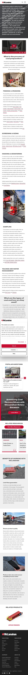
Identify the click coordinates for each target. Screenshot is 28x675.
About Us (17, 654)
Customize (13, 349)
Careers (16, 662)
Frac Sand (4, 648)
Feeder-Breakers (10, 108)
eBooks (16, 644)
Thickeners (14, 292)
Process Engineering (5, 665)
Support (4, 654)
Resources (18, 638)
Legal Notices (14, 671)
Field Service (4, 660)
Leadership (16, 659)
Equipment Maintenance (6, 657)
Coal (3, 642)
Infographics (17, 645)
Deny (14, 353)
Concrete (3, 645)
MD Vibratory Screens (17, 146)
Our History (16, 657)
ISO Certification (17, 660)
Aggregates (4, 640)
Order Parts (4, 662)
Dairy (3, 647)
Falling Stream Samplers (19, 260)
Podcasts (16, 647)
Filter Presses (7, 292)
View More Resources (14, 427)
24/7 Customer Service (6, 659)
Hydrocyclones (22, 183)
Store (11, 671)
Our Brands (16, 663)
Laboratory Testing (5, 663)
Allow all (14, 345)
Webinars (16, 650)
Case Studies (17, 642)
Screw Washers (7, 185)
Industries (5, 638)
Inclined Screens (9, 146)
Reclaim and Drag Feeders (12, 110)
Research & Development (6, 667)
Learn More (14, 412)
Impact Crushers (17, 108)
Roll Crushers (16, 121)
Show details (21, 342)
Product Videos (17, 648)
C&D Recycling (4, 644)
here (23, 128)
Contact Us (20, 671)
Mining (3, 650)
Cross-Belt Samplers (10, 260)
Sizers (22, 121)
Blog (15, 667)
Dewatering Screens (15, 183)
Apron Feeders (16, 106)
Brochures (16, 640)
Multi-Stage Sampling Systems (11, 262)
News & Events (17, 665)
